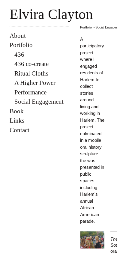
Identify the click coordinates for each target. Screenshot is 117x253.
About (18, 35)
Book (17, 111)
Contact (19, 130)
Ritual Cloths (31, 73)
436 (19, 54)
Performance (30, 92)
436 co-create (31, 63)
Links (17, 120)
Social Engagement (39, 101)
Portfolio (21, 45)
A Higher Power (35, 82)
